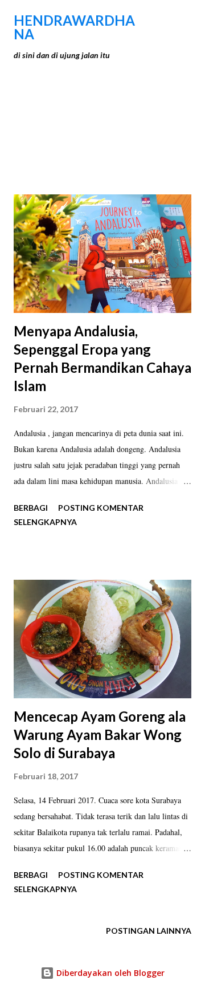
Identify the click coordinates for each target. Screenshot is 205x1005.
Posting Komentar (101, 507)
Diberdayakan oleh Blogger (109, 972)
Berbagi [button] (31, 507)
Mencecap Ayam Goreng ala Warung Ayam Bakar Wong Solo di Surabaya (100, 734)
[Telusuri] (157, 20)
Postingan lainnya (148, 930)
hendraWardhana (74, 27)
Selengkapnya (45, 522)
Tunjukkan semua (141, 112)
